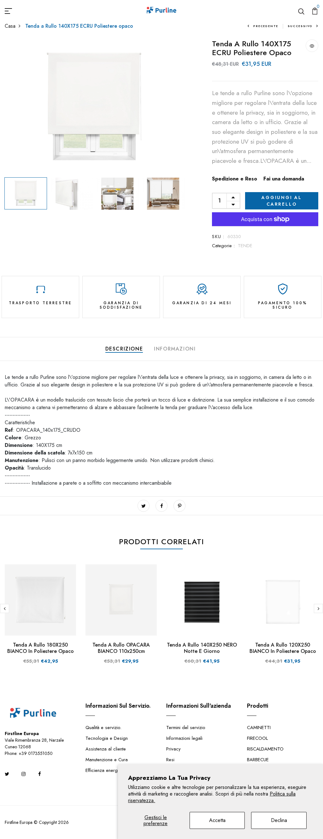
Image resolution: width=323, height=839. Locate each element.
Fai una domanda (283, 178)
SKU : (218, 236)
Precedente (265, 26)
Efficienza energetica (106, 770)
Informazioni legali (184, 738)
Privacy (173, 748)
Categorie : (223, 245)
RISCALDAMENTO (265, 748)
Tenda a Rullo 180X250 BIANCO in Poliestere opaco (40, 647)
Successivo (300, 26)
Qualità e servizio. (103, 727)
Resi (170, 759)
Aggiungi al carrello (281, 200)
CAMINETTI (259, 727)
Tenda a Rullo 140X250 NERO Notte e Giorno (202, 647)
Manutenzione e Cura (106, 759)
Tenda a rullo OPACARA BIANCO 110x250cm (121, 647)
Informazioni (175, 348)
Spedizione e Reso (234, 178)
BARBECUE (258, 759)
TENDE (245, 245)
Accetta (217, 820)
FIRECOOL (257, 738)
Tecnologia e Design (106, 738)
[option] (94, 106)
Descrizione (124, 348)
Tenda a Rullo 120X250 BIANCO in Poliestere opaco (283, 647)
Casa (10, 26)
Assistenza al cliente (105, 748)
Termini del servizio (185, 727)
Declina (279, 820)
